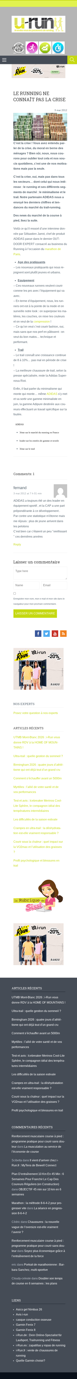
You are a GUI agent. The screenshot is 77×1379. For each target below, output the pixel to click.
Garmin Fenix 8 (25, 1329)
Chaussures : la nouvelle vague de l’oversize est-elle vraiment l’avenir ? (35, 1227)
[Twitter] (46, 633)
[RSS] (63, 633)
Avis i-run (22, 1314)
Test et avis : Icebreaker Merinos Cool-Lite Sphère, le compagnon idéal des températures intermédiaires (37, 805)
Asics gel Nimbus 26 (29, 1309)
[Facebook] (38, 633)
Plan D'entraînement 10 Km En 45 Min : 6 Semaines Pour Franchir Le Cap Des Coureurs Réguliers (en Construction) (38, 1179)
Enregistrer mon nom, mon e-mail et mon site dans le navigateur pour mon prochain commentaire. (39, 601)
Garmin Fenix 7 (25, 1324)
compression (41, 321)
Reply (17, 544)
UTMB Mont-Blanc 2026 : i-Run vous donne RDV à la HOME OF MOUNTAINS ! (36, 742)
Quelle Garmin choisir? (30, 1360)
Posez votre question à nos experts (35, 713)
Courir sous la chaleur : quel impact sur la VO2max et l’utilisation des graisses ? (38, 846)
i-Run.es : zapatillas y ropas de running (40, 1345)
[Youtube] (55, 633)
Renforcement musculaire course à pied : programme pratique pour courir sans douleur (38, 1141)
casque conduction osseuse (33, 1319)
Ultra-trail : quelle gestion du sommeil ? (38, 756)
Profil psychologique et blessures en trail (37, 1110)
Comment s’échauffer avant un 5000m (37, 778)
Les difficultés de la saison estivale (35, 819)
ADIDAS (52, 393)
